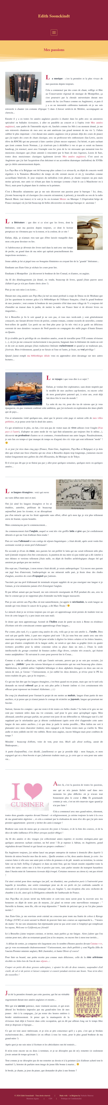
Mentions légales (32, 1098)
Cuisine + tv (96, 943)
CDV (50, 1098)
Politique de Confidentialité (71, 1098)
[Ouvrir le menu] (54, 32)
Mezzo (62, 198)
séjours (44, 960)
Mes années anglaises (74, 156)
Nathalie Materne (87, 1095)
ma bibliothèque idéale (38, 355)
